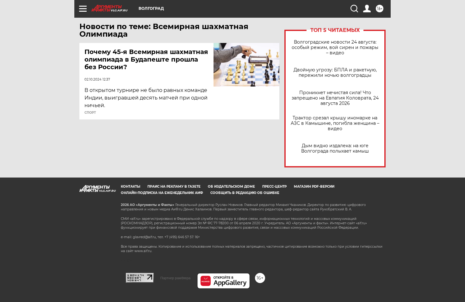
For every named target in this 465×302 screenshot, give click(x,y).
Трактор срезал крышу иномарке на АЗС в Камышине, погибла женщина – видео (335, 123)
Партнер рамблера (175, 278)
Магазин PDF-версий (314, 186)
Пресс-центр (274, 186)
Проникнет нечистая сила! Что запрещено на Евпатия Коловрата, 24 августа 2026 (335, 98)
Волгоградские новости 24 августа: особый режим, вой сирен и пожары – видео (335, 47)
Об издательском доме (231, 186)
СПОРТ (90, 112)
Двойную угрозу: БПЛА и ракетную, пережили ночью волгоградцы (335, 72)
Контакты (130, 186)
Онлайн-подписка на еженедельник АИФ (162, 193)
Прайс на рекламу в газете (174, 186)
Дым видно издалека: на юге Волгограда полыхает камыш (335, 148)
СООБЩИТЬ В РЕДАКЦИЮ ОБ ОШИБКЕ (244, 193)
